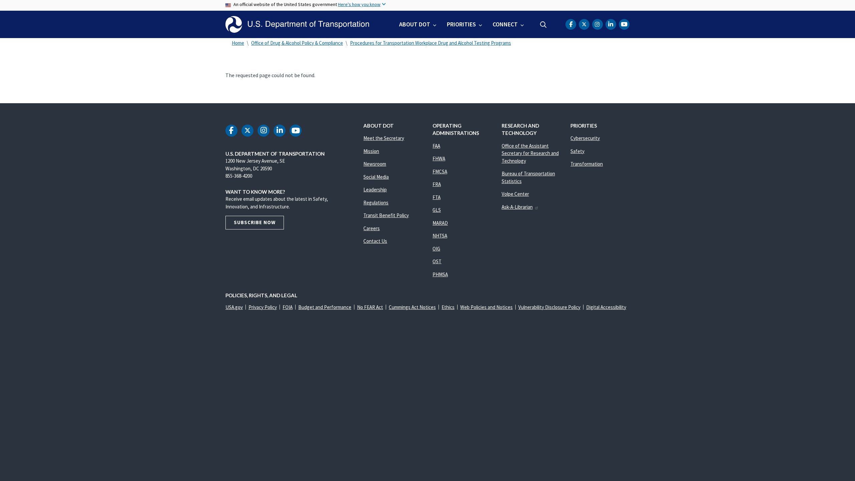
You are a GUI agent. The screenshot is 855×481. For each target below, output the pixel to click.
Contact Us (375, 241)
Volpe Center (515, 194)
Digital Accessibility (606, 307)
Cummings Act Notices (412, 307)
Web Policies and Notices (486, 307)
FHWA (439, 158)
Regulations (375, 202)
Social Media (376, 177)
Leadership (375, 189)
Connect (505, 24)
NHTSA (440, 235)
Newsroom (374, 164)
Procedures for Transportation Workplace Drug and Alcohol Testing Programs (430, 43)
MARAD (440, 223)
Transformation (586, 164)
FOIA (288, 307)
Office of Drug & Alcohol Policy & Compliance (297, 43)
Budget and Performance (324, 307)
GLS (437, 210)
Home (238, 43)
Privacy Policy (262, 307)
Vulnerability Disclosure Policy (549, 307)
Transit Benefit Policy (386, 215)
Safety (577, 151)
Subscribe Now (255, 222)
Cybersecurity (585, 138)
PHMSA (440, 274)
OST (437, 261)
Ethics (448, 307)
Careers (371, 228)
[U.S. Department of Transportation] (297, 24)
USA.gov (234, 307)
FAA (436, 146)
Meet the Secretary (383, 138)
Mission (371, 151)
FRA (437, 184)
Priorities (461, 24)
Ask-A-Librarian (517, 207)
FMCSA (440, 171)
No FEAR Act (370, 307)
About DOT (414, 24)
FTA (437, 197)
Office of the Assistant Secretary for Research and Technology (530, 153)
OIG (436, 249)
